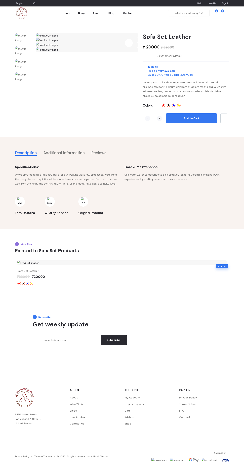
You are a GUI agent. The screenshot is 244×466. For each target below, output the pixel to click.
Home (66, 13)
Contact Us (77, 423)
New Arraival (77, 417)
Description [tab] (26, 153)
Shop (81, 13)
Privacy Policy (188, 397)
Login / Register (134, 404)
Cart (127, 410)
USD (33, 3)
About (96, 13)
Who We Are (77, 404)
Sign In (225, 3)
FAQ (181, 410)
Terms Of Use (187, 404)
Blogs (111, 13)
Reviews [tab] (98, 153)
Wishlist (129, 417)
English (19, 3)
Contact (128, 13)
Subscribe (114, 340)
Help (199, 3)
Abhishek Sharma (99, 456)
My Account (132, 397)
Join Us (212, 3)
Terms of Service (43, 456)
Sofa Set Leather (28, 271)
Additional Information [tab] (64, 153)
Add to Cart (191, 118)
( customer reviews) (169, 56)
